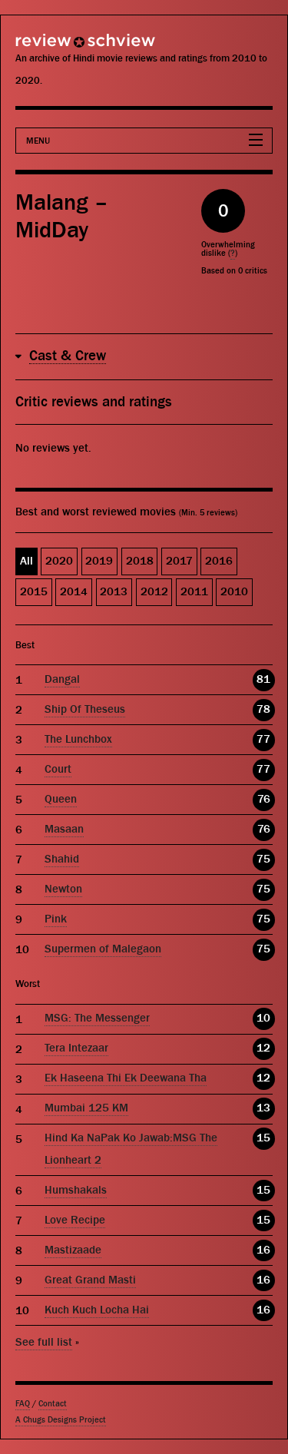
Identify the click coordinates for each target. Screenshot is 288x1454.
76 (263, 799)
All (26, 561)
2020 (59, 561)
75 (263, 859)
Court (58, 769)
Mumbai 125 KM (86, 1108)
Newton (63, 889)
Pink (56, 919)
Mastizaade (73, 1250)
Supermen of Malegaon (103, 949)
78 (263, 709)
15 (263, 1138)
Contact (52, 1403)
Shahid (62, 859)
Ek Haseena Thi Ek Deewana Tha (126, 1078)
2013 (113, 592)
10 (263, 1018)
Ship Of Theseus (85, 709)
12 (263, 1048)
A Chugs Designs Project (60, 1420)
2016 (219, 561)
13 (263, 1108)
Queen (61, 799)
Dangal (62, 679)
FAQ (22, 1403)
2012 (154, 592)
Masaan (64, 829)
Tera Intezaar (76, 1048)
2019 (99, 561)
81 (263, 679)
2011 (194, 592)
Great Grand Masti (90, 1280)
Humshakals (76, 1190)
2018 (140, 561)
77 (263, 739)
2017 (179, 561)
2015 (34, 592)
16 (263, 1250)
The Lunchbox (78, 739)
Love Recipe (75, 1220)
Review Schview (57, 47)
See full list (43, 1342)
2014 (74, 592)
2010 (234, 592)
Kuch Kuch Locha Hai (97, 1310)
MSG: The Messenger (97, 1018)
